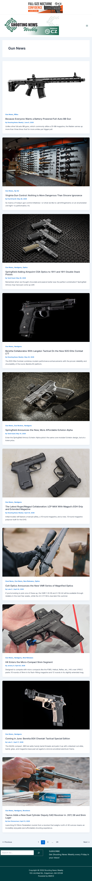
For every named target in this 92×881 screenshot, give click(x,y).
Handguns (18, 267)
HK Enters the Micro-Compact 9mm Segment (29, 662)
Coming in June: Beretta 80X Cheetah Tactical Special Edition (37, 738)
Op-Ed (16, 191)
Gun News (9, 114)
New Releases (28, 581)
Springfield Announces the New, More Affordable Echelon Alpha (39, 430)
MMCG (51, 876)
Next (86, 842)
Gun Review (18, 426)
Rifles (16, 114)
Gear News (9, 581)
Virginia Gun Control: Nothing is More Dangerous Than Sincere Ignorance (43, 195)
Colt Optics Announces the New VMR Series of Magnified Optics (39, 585)
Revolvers (26, 810)
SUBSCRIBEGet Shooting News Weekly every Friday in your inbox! (69, 854)
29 (57, 842)
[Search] (38, 852)
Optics (25, 267)
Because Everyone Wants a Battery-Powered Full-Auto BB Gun (38, 118)
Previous (7, 842)
